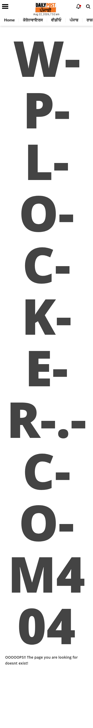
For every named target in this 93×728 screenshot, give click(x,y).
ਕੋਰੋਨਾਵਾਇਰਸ (33, 20)
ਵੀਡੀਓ (56, 20)
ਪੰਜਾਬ (74, 20)
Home (9, 20)
